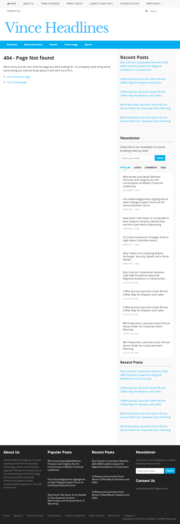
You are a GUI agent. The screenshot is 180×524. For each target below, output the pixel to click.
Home (12, 3)
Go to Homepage (17, 82)
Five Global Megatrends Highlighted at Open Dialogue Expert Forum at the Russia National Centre (66, 482)
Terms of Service (50, 3)
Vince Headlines (148, 518)
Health (53, 44)
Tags (163, 167)
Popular (125, 167)
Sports (88, 44)
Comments (151, 167)
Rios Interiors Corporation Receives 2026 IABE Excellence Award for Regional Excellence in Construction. (144, 66)
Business (12, 44)
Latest (137, 167)
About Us (28, 3)
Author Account (129, 3)
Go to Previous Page (18, 76)
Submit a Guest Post (101, 3)
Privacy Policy (75, 3)
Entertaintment (33, 44)
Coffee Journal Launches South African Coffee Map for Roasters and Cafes (110, 479)
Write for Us (153, 3)
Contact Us (13, 10)
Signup (160, 158)
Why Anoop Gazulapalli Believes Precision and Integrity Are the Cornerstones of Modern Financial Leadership (65, 465)
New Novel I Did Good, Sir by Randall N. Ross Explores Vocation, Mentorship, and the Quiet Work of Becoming (67, 499)
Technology (71, 44)
